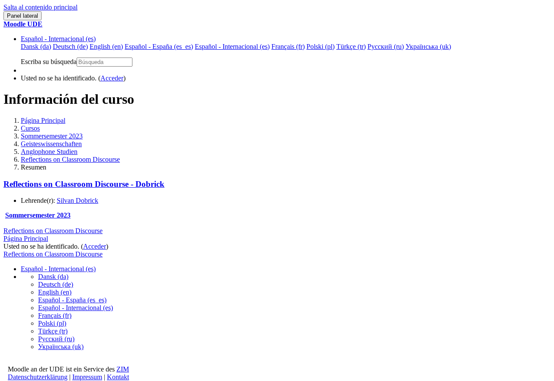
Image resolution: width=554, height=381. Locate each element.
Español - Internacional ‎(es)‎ (58, 38)
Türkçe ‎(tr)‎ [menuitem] (351, 46)
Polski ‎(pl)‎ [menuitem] (320, 46)
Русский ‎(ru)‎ (56, 339)
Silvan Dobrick (77, 200)
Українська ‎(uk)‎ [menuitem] (428, 46)
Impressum (87, 377)
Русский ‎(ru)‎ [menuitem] (385, 46)
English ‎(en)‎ (54, 292)
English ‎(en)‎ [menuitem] (106, 46)
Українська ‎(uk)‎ (61, 346)
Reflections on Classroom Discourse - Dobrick (83, 184)
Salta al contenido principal (40, 7)
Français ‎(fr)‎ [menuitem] (288, 46)
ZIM (122, 369)
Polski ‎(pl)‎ (52, 323)
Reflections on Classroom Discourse (70, 159)
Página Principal (43, 120)
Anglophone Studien (49, 151)
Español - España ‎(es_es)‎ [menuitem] (159, 46)
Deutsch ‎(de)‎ (55, 284)
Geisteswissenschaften (51, 143)
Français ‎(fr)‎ (54, 315)
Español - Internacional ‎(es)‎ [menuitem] (232, 46)
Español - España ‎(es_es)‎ (72, 300)
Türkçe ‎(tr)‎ (53, 331)
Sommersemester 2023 (52, 136)
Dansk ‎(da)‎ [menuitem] (36, 46)
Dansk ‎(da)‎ (53, 276)
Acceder (111, 78)
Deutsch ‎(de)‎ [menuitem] (70, 46)
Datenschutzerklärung (38, 377)
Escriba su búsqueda (49, 61)
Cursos (30, 128)
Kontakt (118, 377)
